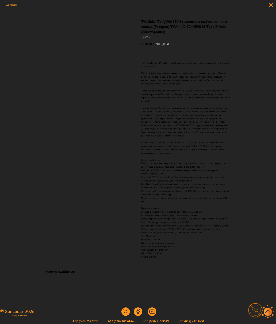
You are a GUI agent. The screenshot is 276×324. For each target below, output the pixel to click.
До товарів (11, 5)
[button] (255, 310)
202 (28, 311)
